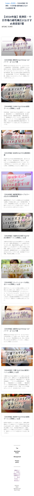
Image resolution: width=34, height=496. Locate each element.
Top (17, 448)
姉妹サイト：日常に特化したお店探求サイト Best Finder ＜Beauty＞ (17, 475)
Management (17, 456)
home (7, 3)
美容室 (13, 3)
